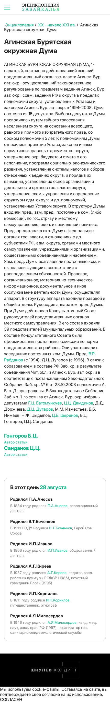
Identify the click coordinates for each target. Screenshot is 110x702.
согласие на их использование (72, 694)
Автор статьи (15, 442)
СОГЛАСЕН (11, 699)
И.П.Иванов (58, 550)
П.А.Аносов (58, 505)
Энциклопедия (19, 24)
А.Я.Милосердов (62, 622)
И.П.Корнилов (58, 600)
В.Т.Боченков (60, 528)
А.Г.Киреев (57, 572)
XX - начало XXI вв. (57, 24)
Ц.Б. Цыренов (65, 415)
